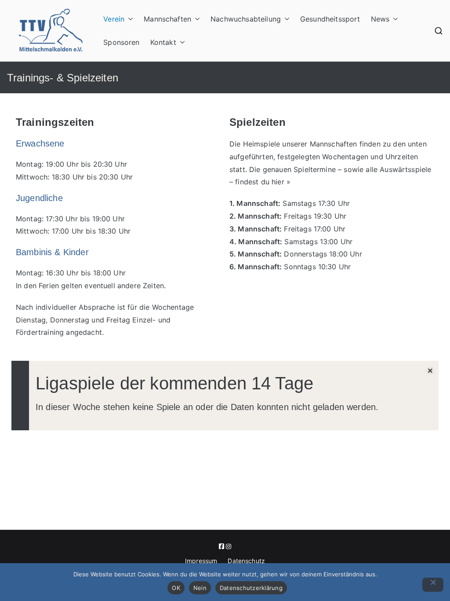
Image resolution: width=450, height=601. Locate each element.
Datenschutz (246, 560)
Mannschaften (167, 19)
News (380, 19)
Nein (200, 587)
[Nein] (432, 585)
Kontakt (163, 42)
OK (176, 587)
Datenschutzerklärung (251, 587)
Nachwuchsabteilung (245, 19)
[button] (128, 19)
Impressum (201, 560)
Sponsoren (121, 42)
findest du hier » (262, 181)
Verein (113, 19)
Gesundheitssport (330, 19)
